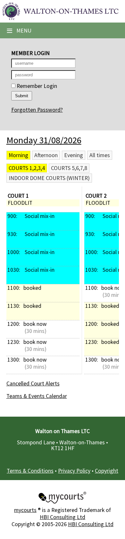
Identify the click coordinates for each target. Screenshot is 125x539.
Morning (18, 155)
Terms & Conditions (30, 470)
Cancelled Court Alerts (33, 383)
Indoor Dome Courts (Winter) (49, 178)
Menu (18, 30)
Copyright (106, 470)
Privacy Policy (74, 470)
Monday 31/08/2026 (43, 140)
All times (99, 155)
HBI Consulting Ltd (62, 517)
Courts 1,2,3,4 (27, 168)
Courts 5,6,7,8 (69, 168)
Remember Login (36, 86)
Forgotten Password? (37, 109)
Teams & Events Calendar (36, 396)
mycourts (25, 510)
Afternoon (46, 155)
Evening (73, 155)
